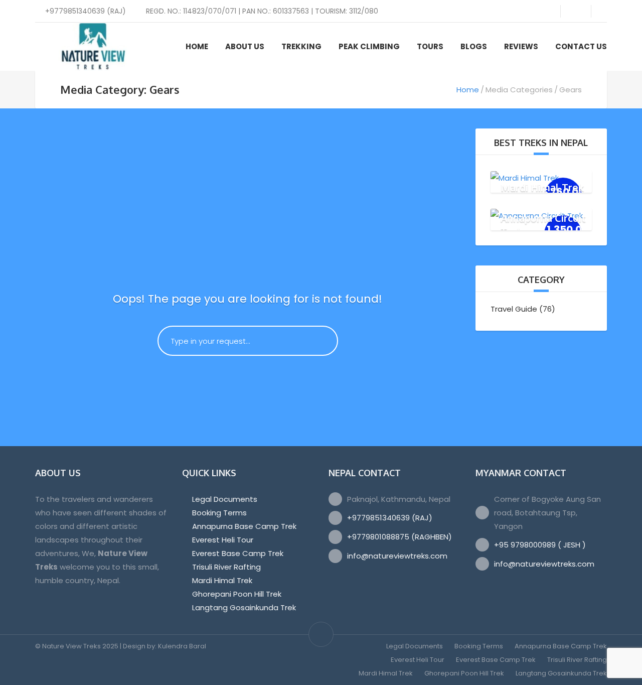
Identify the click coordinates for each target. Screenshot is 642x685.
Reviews (521, 46)
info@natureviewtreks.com (397, 556)
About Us (244, 46)
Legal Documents (224, 499)
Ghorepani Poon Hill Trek (236, 594)
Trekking (301, 46)
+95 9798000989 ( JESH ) (540, 544)
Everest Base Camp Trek (237, 553)
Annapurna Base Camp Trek (244, 526)
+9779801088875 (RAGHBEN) (399, 536)
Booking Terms (219, 512)
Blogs (473, 46)
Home (197, 46)
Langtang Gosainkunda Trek (244, 607)
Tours (430, 46)
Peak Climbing (369, 46)
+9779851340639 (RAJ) (389, 517)
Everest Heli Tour (222, 539)
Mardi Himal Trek (542, 187)
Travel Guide (514, 309)
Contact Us (581, 46)
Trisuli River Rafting (226, 567)
